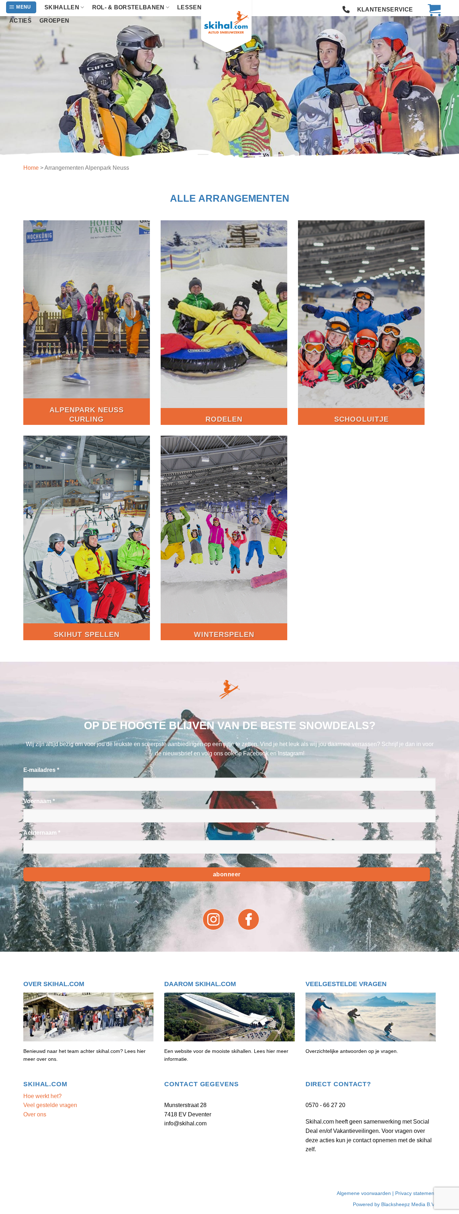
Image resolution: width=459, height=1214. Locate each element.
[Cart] (431, 9)
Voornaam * (39, 801)
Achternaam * (41, 833)
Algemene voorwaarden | (366, 1193)
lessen (189, 7)
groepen (54, 21)
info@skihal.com (185, 1123)
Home (31, 168)
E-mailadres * (41, 770)
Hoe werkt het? (42, 1096)
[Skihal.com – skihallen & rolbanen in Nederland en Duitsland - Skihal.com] (229, 27)
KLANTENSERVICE (385, 9)
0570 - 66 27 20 (325, 1105)
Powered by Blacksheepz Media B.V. (394, 1204)
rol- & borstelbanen (128, 7)
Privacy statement (415, 1193)
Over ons (34, 1114)
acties (20, 21)
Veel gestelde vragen (50, 1105)
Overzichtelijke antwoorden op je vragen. (352, 1051)
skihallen (61, 7)
